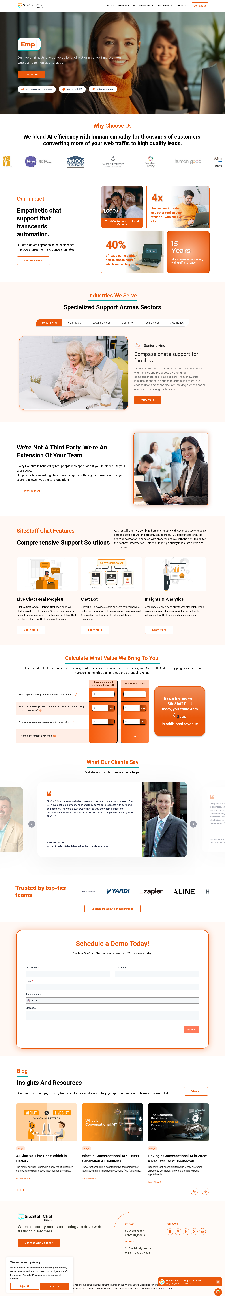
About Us (182, 5)
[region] (39, 1275)
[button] (122, 5)
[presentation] (194, 1191)
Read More (22, 1178)
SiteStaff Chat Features (119, 5)
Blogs (21, 1148)
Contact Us (200, 5)
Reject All (25, 1286)
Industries (144, 5)
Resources (163, 5)
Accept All (54, 1286)
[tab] (49, 322)
